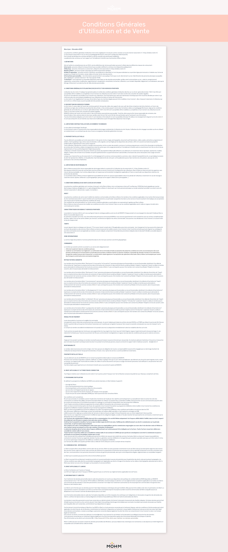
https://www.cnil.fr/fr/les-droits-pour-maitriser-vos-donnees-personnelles (116, 518)
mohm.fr (77, 92)
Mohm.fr (106, 267)
